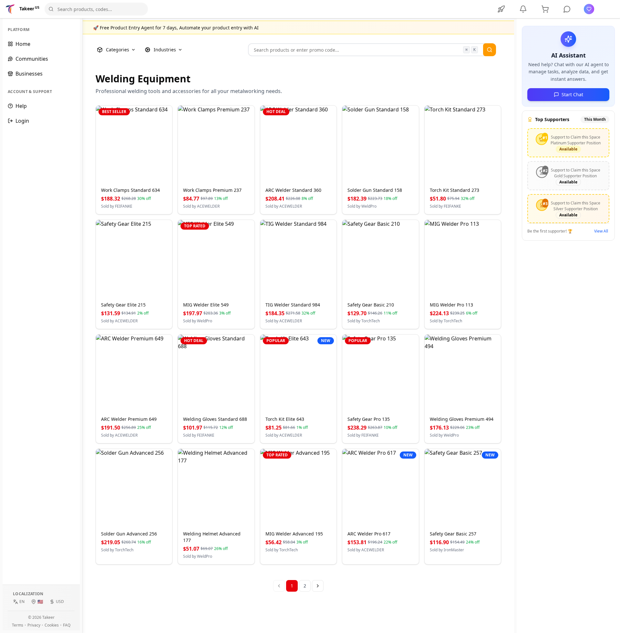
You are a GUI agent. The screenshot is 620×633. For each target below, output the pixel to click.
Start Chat (572, 94)
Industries (165, 50)
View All (601, 231)
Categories (117, 50)
